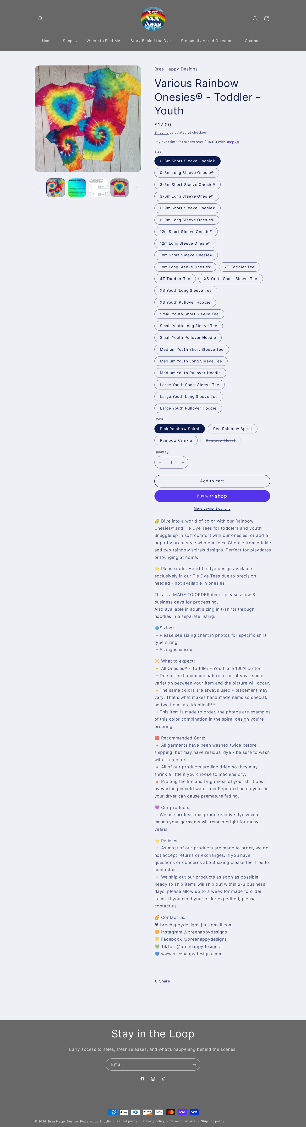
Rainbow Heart (223, 441)
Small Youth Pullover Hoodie (188, 337)
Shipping (161, 132)
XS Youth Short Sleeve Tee (230, 278)
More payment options (212, 508)
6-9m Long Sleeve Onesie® (187, 220)
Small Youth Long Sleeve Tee (189, 326)
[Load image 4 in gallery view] (119, 187)
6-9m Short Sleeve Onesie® (187, 208)
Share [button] (164, 981)
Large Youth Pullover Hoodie (188, 408)
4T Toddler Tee (175, 278)
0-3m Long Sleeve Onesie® (187, 173)
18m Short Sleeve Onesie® (186, 255)
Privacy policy (154, 1121)
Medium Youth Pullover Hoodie (190, 373)
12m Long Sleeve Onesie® (185, 243)
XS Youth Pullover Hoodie (185, 302)
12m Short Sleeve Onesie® (186, 231)
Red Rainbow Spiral (232, 428)
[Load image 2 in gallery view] (77, 187)
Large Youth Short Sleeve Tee (189, 385)
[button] (40, 18)
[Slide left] (40, 188)
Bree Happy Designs (63, 1121)
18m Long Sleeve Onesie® (185, 267)
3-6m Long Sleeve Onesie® (187, 196)
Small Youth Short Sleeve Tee (189, 314)
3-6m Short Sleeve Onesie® (187, 184)
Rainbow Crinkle (176, 440)
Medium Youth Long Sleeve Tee (191, 361)
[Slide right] (136, 188)
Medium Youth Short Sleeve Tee (192, 349)
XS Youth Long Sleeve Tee (186, 290)
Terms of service (183, 1121)
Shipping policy (212, 1121)
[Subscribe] (194, 1064)
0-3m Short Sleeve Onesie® (187, 161)
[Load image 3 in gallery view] (98, 187)
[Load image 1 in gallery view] (56, 187)
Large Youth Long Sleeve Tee (189, 396)
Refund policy (126, 1121)
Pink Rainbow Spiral (180, 428)
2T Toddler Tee (239, 267)
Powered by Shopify (95, 1121)
